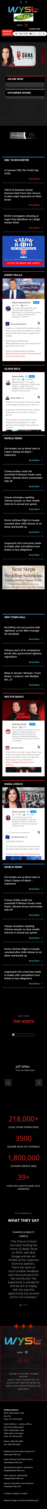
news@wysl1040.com (13, 1462)
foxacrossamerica (19, 324)
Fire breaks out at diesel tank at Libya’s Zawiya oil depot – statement (22, 451)
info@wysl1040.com (12, 1486)
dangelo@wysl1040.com (14, 1470)
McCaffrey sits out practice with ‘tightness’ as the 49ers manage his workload (22, 630)
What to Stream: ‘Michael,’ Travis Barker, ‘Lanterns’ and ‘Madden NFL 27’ (22, 676)
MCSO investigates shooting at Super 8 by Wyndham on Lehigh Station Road (22, 219)
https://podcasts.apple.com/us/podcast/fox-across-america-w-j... (23, 354)
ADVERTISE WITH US (7, 32)
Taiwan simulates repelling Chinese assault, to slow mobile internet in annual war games (22, 500)
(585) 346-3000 (16, 1441)
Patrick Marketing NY (29, 1500)
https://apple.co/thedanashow (26, 854)
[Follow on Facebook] (26, 2)
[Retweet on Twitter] (10, 832)
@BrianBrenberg (13, 343)
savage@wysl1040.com (14, 1478)
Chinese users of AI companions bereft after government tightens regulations (23, 653)
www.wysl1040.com (12, 1454)
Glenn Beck (16, 398)
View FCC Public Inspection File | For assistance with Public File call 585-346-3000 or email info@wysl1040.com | (23, 1382)
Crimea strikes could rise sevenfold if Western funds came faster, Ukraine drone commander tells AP (23, 476)
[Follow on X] (21, 2)
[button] (8, 1082)
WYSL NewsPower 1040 (14, 1430)
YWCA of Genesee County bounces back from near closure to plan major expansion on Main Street (22, 194)
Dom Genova (26, 1066)
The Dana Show (18, 837)
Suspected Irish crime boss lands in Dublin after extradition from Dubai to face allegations (22, 546)
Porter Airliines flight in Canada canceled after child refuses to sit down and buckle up (23, 523)
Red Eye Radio (17, 748)
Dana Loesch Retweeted (20, 832)
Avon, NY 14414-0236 (13, 1436)
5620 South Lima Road (13, 1433)
